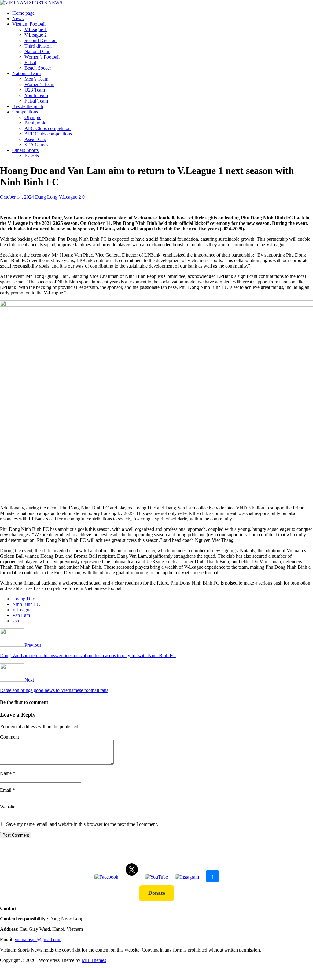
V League (21, 609)
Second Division (40, 40)
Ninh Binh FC (26, 604)
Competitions (25, 111)
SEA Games (36, 144)
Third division (38, 46)
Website (7, 806)
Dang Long (46, 197)
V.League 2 (35, 35)
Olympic (32, 117)
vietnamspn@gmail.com (38, 939)
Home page (23, 13)
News (18, 18)
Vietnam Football (29, 24)
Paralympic (35, 122)
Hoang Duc (23, 598)
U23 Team (34, 89)
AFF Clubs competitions (48, 133)
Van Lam (21, 615)
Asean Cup (35, 139)
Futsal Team (36, 100)
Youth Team (36, 95)
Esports (31, 155)
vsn (15, 620)
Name (6, 773)
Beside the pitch (27, 106)
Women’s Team (39, 84)
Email (6, 790)
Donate (156, 893)
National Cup (37, 51)
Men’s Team (36, 78)
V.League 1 (35, 29)
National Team (26, 73)
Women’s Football (42, 56)
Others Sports (25, 150)
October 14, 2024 (17, 197)
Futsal (30, 62)
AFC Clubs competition (47, 128)
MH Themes (94, 960)
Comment (9, 736)
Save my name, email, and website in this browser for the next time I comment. (82, 824)
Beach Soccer (37, 67)
